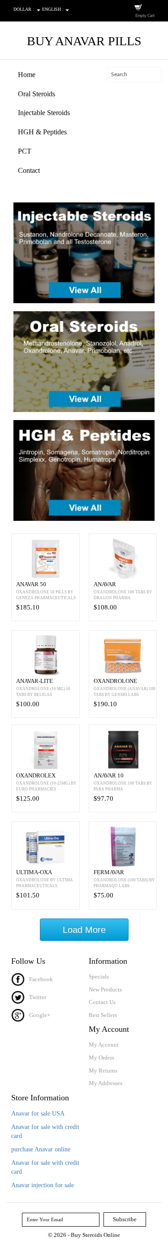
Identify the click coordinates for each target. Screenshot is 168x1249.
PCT (24, 151)
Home (26, 74)
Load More (84, 930)
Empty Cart (145, 16)
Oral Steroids (36, 94)
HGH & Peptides (42, 132)
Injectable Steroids (44, 112)
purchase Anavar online (40, 1149)
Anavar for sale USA (38, 1113)
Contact (29, 170)
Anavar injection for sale (42, 1185)
